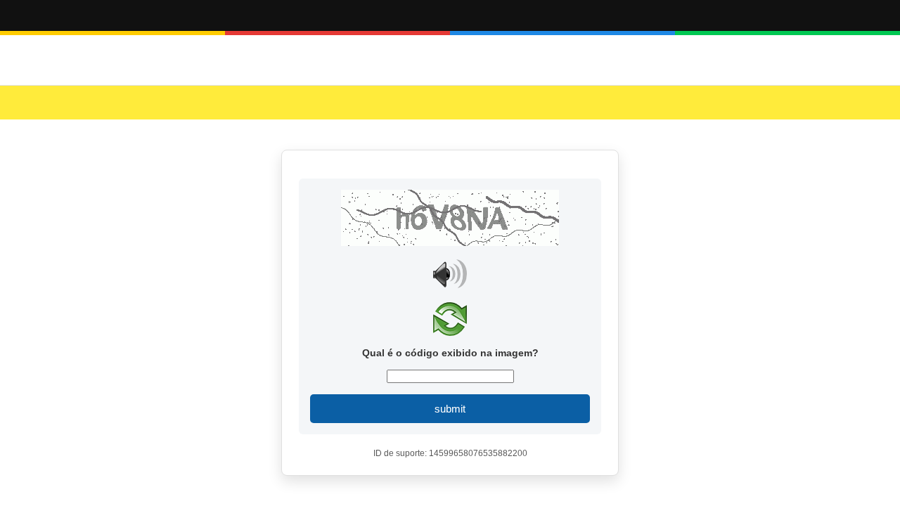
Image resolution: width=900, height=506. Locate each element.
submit (450, 409)
